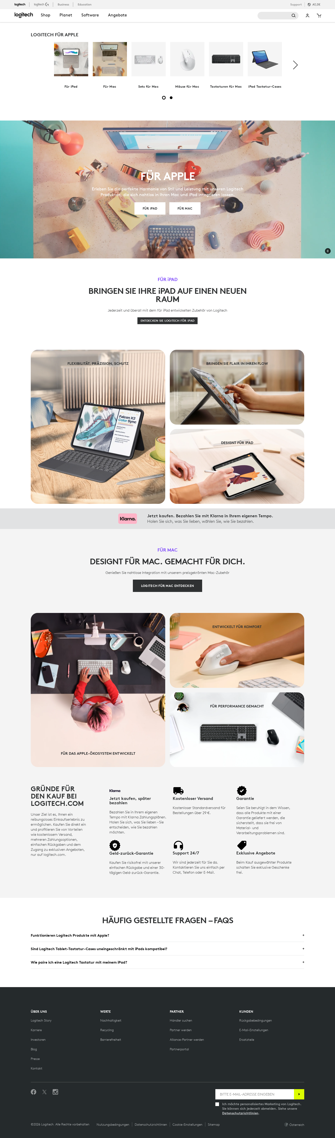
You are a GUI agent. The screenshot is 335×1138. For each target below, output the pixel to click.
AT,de (316, 4)
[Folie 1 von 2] (164, 97)
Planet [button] (65, 15)
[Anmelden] (299, 1094)
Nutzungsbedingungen (113, 1124)
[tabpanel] (71, 65)
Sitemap (214, 1124)
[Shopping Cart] (318, 16)
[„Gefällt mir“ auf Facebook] (33, 1092)
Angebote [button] (117, 15)
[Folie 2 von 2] (171, 97)
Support (296, 4)
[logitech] (22, 4)
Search (278, 15)
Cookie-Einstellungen (187, 1124)
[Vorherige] (39, 65)
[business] (64, 4)
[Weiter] (295, 65)
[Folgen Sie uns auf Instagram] (55, 1092)
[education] (85, 4)
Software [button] (90, 15)
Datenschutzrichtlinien (240, 1113)
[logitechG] (42, 4)
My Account (307, 16)
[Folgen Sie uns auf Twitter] (44, 1092)
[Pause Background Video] (328, 251)
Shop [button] (45, 15)
